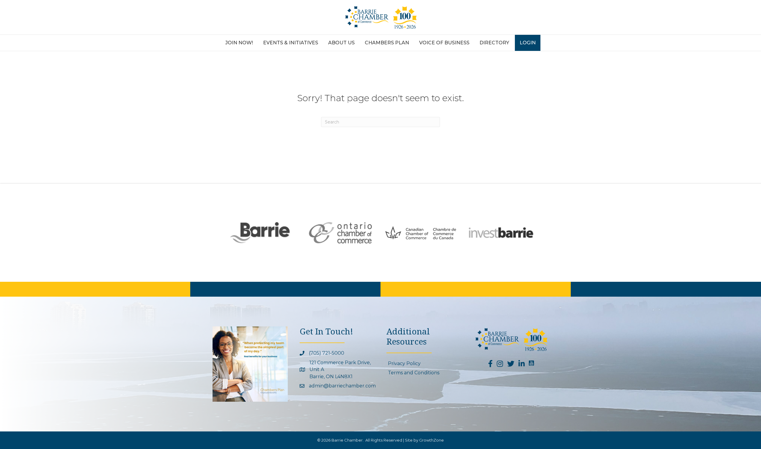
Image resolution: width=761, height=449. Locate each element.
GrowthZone (431, 440)
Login (528, 43)
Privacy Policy (404, 363)
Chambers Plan (387, 43)
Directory (494, 43)
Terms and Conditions (413, 373)
